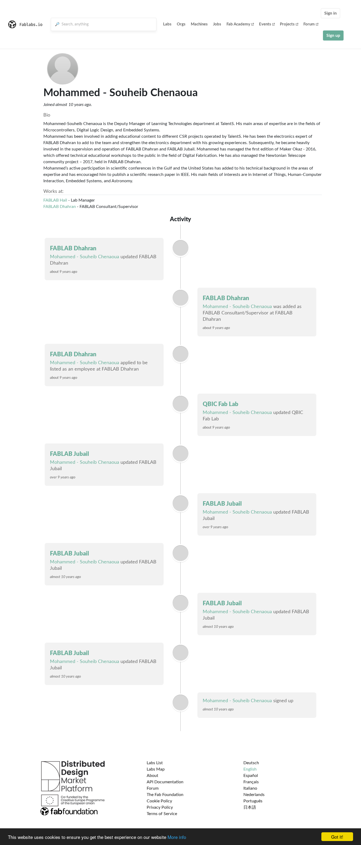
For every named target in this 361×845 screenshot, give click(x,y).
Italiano (250, 788)
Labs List (155, 763)
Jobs (217, 24)
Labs (167, 24)
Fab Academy (238, 24)
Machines (199, 24)
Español (250, 775)
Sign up (333, 35)
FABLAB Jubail (69, 454)
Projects (287, 24)
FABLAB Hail (55, 200)
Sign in (330, 13)
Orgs (181, 24)
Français (251, 782)
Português (252, 801)
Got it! (337, 836)
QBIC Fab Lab (220, 404)
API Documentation (165, 782)
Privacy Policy (160, 807)
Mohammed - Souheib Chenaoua (84, 257)
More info (177, 837)
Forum (309, 24)
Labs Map (156, 769)
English (250, 769)
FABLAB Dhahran (59, 206)
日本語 (249, 807)
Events (265, 24)
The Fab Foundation (165, 795)
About (152, 775)
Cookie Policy (159, 801)
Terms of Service (162, 814)
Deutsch (251, 763)
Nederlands (254, 795)
